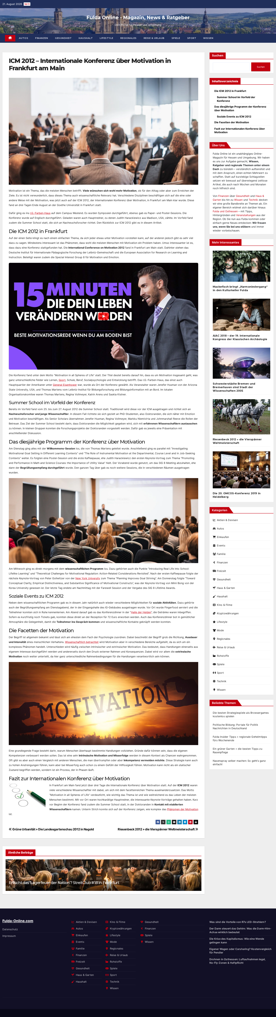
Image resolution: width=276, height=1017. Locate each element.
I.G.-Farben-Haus (40, 213)
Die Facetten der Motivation (231, 122)
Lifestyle (106, 38)
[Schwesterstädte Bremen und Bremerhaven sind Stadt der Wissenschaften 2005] (241, 364)
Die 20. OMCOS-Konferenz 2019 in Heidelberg (237, 495)
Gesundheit (63, 38)
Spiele (176, 38)
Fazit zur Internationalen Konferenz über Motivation (239, 130)
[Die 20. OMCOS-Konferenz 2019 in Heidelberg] (241, 471)
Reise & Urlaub (154, 38)
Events (221, 545)
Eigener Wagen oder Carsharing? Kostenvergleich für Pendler (240, 950)
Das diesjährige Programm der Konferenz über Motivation (240, 108)
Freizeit (221, 571)
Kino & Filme (224, 604)
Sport (191, 38)
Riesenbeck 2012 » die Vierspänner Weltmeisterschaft (156, 829)
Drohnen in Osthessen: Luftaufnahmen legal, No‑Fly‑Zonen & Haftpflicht (237, 961)
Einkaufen (223, 537)
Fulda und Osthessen (225, 211)
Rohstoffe (223, 655)
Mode (220, 630)
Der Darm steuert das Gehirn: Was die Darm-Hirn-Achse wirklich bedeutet (240, 930)
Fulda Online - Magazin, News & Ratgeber (138, 17)
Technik (253, 199)
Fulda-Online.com (17, 921)
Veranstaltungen (246, 215)
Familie (221, 554)
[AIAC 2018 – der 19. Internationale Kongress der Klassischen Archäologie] (241, 316)
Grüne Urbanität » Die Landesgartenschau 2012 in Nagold (53, 829)
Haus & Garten (226, 587)
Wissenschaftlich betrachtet (82, 642)
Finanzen (41, 38)
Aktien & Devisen (227, 520)
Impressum (9, 935)
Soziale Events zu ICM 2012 (234, 116)
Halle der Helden (141, 612)
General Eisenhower (65, 384)
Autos (23, 38)
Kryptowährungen (228, 613)
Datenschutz (10, 929)
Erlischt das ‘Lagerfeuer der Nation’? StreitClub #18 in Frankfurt (64, 882)
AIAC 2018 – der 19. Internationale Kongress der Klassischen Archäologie (240, 337)
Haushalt (86, 38)
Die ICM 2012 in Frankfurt (230, 91)
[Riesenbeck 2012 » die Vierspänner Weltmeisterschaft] (241, 418)
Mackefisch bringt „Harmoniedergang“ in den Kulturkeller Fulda (240, 288)
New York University (87, 578)
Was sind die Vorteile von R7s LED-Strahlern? (237, 922)
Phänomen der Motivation (182, 809)
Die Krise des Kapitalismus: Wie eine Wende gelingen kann (236, 940)
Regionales (128, 38)
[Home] (10, 38)
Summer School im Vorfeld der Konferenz (236, 99)
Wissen (208, 38)
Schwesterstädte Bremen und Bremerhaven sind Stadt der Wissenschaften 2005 (234, 387)
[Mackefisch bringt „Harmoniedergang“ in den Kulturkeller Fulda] (241, 267)
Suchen (217, 55)
